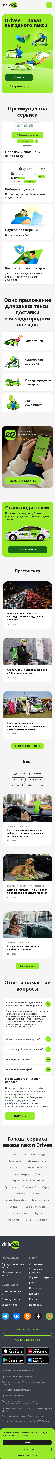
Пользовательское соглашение (17, 1389)
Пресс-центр (36, 1288)
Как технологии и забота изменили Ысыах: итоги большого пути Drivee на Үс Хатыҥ (27, 726)
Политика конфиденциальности (17, 1370)
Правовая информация (13, 1395)
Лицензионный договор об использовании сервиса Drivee (27, 1409)
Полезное (18, 779)
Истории (15, 785)
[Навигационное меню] (49, 5)
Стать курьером (11, 1299)
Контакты (34, 1299)
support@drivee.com (17, 1097)
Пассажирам (35, 779)
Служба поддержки (40, 1277)
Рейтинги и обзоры (35, 785)
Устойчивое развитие (36, 1270)
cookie (18, 1433)
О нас (33, 1258)
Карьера (34, 1293)
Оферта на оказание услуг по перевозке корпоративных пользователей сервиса (21, 1402)
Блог (32, 1282)
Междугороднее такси (11, 1273)
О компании (36, 1264)
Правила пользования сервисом (17, 1376)
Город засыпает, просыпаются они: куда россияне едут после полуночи (25, 616)
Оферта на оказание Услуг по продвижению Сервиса (23, 1383)
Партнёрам (36, 1304)
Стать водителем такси (12, 1292)
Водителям (37, 774)
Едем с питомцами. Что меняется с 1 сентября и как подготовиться (27, 891)
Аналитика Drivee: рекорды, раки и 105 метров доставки (27, 671)
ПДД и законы (19, 774)
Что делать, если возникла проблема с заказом (23, 948)
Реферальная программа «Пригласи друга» (23, 1416)
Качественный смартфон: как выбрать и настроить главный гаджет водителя (25, 833)
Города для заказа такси (13, 1266)
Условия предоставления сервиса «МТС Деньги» (26, 1421)
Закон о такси (10, 1304)
